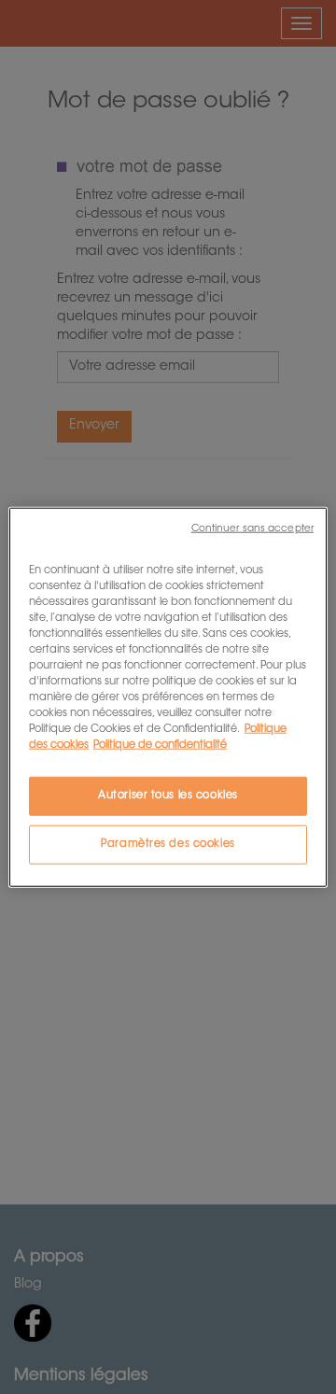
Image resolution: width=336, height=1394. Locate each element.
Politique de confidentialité (160, 745)
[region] (168, 697)
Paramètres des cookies (168, 844)
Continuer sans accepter (252, 528)
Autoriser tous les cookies (168, 796)
